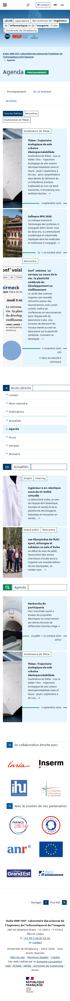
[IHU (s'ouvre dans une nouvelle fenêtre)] (19, 788)
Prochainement (16, 91)
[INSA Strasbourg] (20, 36)
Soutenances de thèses (16, 119)
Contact (44, 5)
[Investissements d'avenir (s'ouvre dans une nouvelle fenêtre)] (51, 825)
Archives (11, 101)
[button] (28, 5)
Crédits (55, 957)
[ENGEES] (34, 36)
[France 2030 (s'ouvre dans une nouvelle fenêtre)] (19, 825)
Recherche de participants (37, 605)
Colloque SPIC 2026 (40, 216)
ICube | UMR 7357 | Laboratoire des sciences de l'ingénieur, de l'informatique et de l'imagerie (32, 55)
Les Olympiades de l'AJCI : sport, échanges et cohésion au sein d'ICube (44, 543)
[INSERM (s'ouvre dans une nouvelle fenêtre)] (51, 764)
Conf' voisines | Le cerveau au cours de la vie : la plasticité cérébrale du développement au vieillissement (42, 280)
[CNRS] (7, 36)
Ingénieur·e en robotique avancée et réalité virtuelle (44, 492)
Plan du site (17, 957)
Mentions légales (37, 957)
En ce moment (42, 91)
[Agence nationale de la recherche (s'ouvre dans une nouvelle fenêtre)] (19, 849)
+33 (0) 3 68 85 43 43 (36, 938)
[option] (35, 501)
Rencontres (31, 113)
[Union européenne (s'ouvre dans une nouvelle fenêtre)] (51, 849)
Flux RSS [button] (55, 902)
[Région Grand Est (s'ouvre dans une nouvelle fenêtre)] (19, 873)
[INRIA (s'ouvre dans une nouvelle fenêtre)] (19, 764)
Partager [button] (36, 902)
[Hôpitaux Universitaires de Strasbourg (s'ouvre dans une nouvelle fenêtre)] (51, 788)
